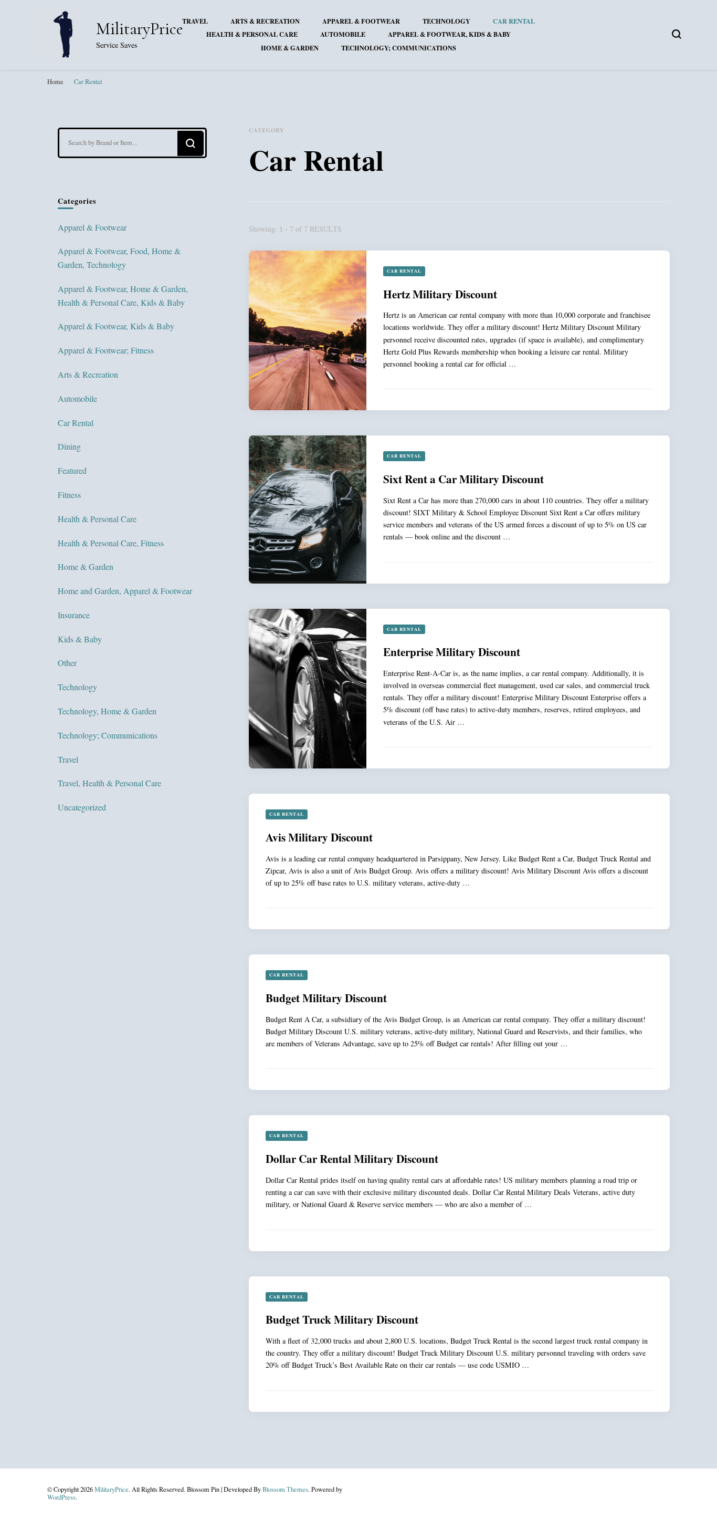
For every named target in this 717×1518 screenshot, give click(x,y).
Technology (446, 21)
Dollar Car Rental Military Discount (352, 1158)
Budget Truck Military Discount (342, 1319)
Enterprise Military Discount (451, 651)
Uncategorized (82, 807)
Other (67, 662)
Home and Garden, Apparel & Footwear (125, 590)
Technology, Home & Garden (107, 710)
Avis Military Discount (319, 837)
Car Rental (514, 21)
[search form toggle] (676, 34)
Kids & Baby (80, 638)
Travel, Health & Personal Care (109, 782)
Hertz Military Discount (440, 294)
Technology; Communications (398, 48)
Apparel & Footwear (361, 21)
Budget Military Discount (326, 998)
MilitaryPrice (139, 28)
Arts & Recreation (265, 21)
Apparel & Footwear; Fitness (106, 350)
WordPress (61, 1497)
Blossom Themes (285, 1489)
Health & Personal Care (252, 34)
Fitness (69, 494)
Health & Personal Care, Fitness (111, 542)
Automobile (342, 34)
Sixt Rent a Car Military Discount (463, 479)
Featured (72, 470)
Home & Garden (290, 48)
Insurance (74, 614)
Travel (195, 21)
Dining (69, 446)
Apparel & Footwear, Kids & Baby (449, 34)
